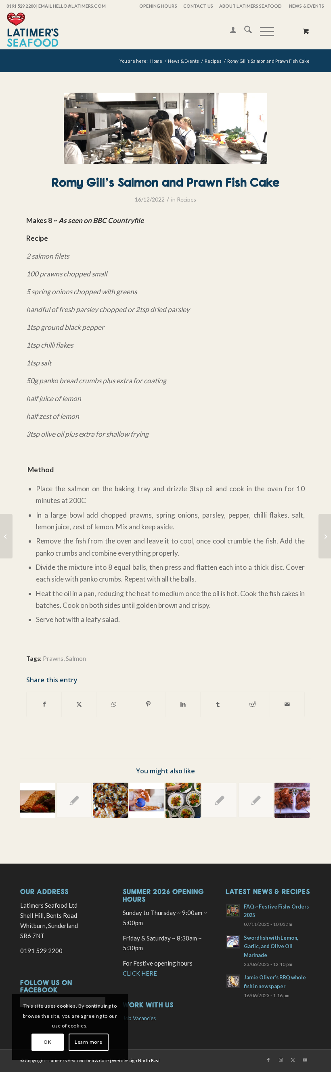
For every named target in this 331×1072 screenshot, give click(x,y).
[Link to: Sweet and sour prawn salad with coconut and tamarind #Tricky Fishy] (183, 800)
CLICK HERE (140, 973)
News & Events (306, 5)
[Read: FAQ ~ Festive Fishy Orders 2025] (233, 910)
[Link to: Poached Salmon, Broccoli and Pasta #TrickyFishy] (146, 800)
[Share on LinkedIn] (183, 704)
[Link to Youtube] (305, 1060)
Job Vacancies (139, 1018)
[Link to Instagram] (280, 1060)
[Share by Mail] (287, 704)
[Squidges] (6, 536)
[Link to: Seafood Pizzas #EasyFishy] (110, 800)
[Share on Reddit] (252, 704)
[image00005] (165, 128)
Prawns (53, 658)
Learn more (89, 1042)
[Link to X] (293, 1060)
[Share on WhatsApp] (113, 704)
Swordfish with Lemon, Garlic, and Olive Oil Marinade (271, 946)
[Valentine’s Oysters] (324, 536)
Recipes (186, 199)
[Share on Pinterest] (148, 704)
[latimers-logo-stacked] (32, 31)
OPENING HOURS (158, 5)
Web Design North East (136, 1060)
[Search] (244, 31)
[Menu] (263, 31)
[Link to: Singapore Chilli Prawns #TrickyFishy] (255, 800)
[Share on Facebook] (44, 704)
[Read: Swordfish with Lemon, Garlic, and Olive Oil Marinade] (233, 941)
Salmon (76, 658)
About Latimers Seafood (250, 5)
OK (47, 1042)
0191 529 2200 (20, 5)
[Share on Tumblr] (218, 704)
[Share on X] (79, 704)
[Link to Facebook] (268, 1060)
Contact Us (198, 5)
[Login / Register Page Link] (229, 31)
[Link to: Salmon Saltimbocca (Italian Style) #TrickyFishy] (292, 800)
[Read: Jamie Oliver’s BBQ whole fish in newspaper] (233, 981)
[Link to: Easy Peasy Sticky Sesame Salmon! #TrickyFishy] (37, 800)
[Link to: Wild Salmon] (219, 800)
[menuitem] (157, 6)
